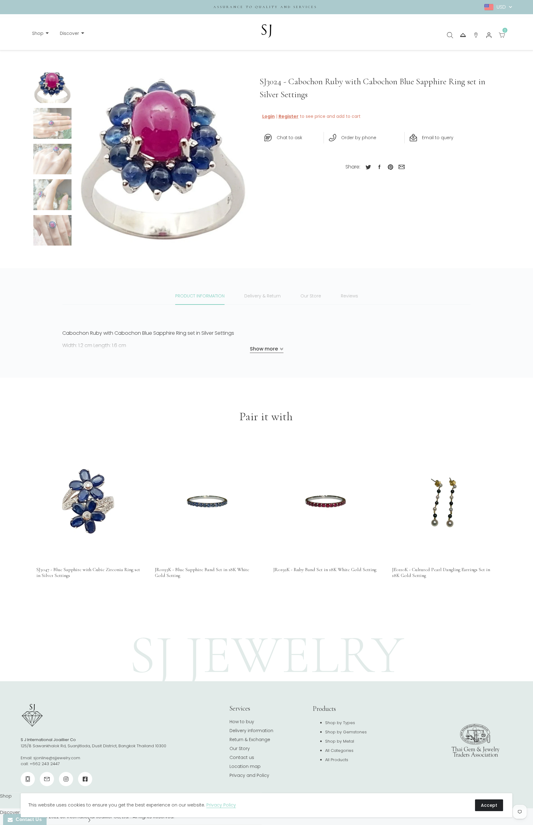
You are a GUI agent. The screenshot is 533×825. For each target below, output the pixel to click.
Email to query (437, 138)
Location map (245, 766)
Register (289, 116)
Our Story (239, 748)
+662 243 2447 (45, 764)
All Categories (339, 750)
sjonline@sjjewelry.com (56, 758)
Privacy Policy (221, 805)
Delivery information (251, 731)
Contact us (241, 757)
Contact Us (27, 819)
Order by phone (358, 138)
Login (268, 116)
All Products (336, 760)
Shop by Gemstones (346, 732)
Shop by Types (340, 723)
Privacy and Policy (249, 775)
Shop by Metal (339, 741)
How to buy (241, 722)
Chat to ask (289, 138)
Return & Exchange (249, 739)
